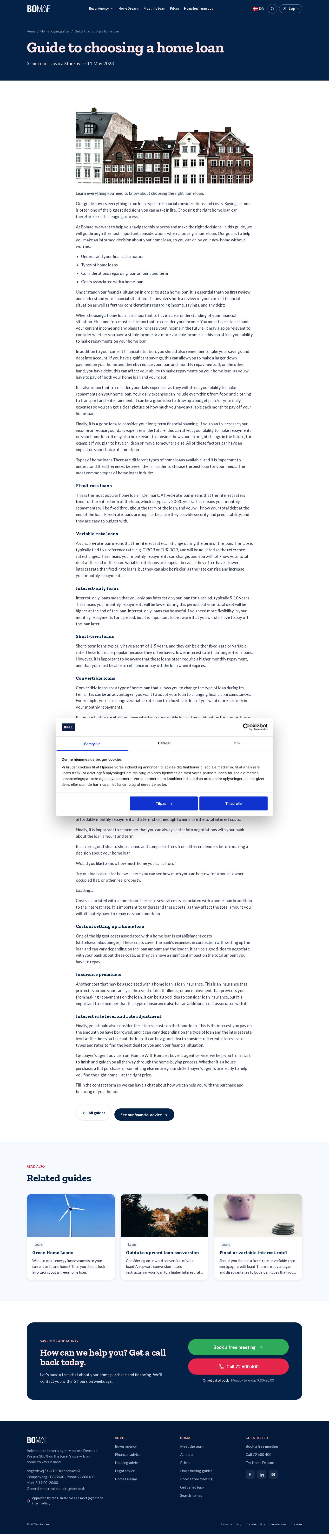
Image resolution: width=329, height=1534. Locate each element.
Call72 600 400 (242, 1366)
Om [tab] (237, 743)
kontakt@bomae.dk (71, 1489)
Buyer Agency (99, 8)
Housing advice (127, 1462)
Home (31, 31)
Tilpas (161, 803)
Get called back (192, 1487)
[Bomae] (39, 9)
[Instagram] (273, 1474)
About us (187, 1454)
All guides (96, 1112)
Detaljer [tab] (164, 743)
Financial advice (127, 1454)
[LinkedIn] (261, 1474)
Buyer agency (126, 1446)
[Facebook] (250, 1474)
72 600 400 (86, 1477)
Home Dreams (128, 8)
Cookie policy (255, 1524)
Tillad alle (233, 803)
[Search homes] (272, 8)
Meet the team (154, 8)
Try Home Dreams (260, 1462)
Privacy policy (231, 1524)
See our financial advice (141, 1114)
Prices (174, 8)
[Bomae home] (66, 1440)
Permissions (278, 1524)
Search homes (191, 1495)
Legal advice (125, 1471)
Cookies (296, 1524)
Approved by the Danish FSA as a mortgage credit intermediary (68, 1500)
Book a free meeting (234, 1347)
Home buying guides (198, 8)
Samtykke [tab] (92, 744)
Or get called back (216, 1380)
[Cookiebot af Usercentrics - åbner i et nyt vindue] (246, 727)
